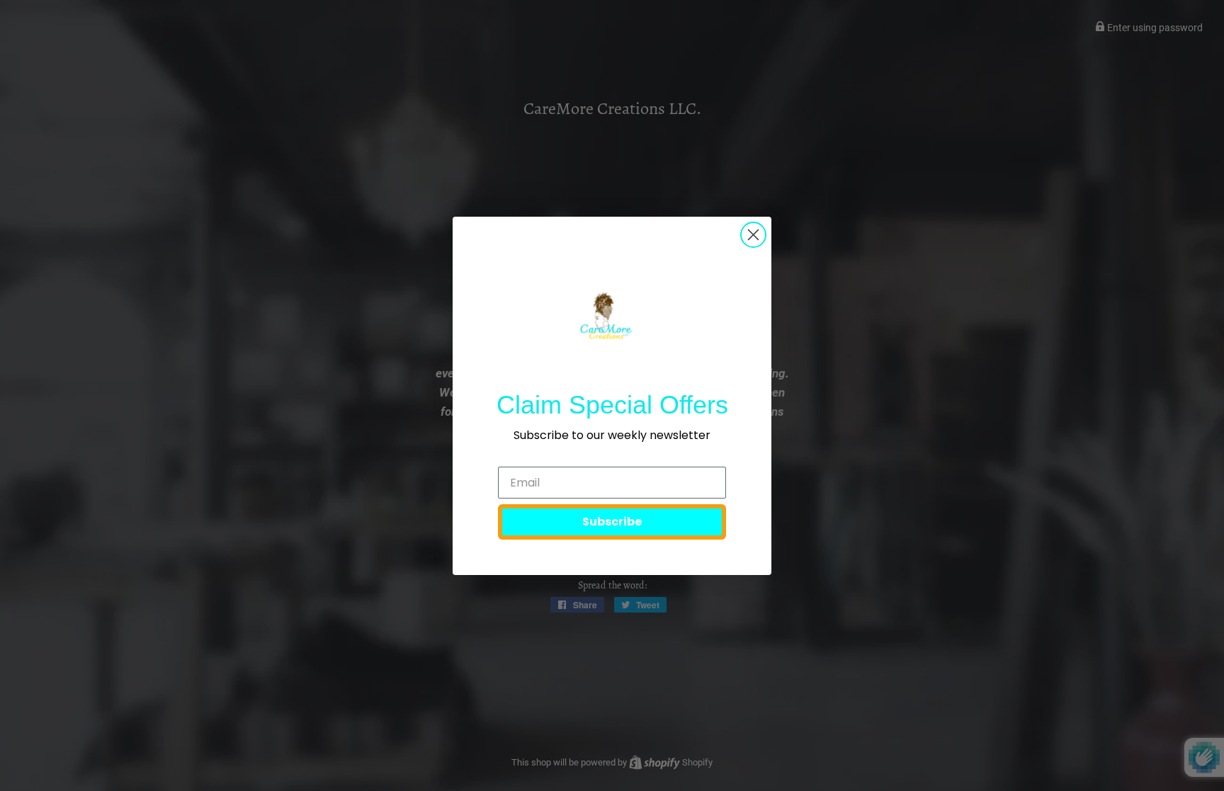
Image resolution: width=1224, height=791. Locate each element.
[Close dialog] (753, 234)
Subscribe (612, 521)
